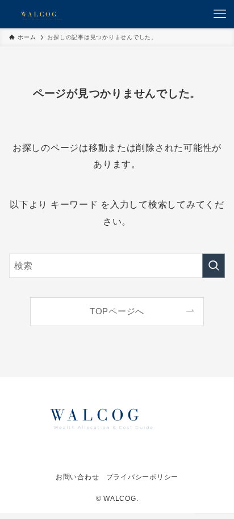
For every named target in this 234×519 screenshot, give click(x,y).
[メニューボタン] (220, 14)
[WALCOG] (39, 14)
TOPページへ (117, 311)
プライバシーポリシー (142, 477)
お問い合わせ (77, 477)
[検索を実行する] (213, 266)
